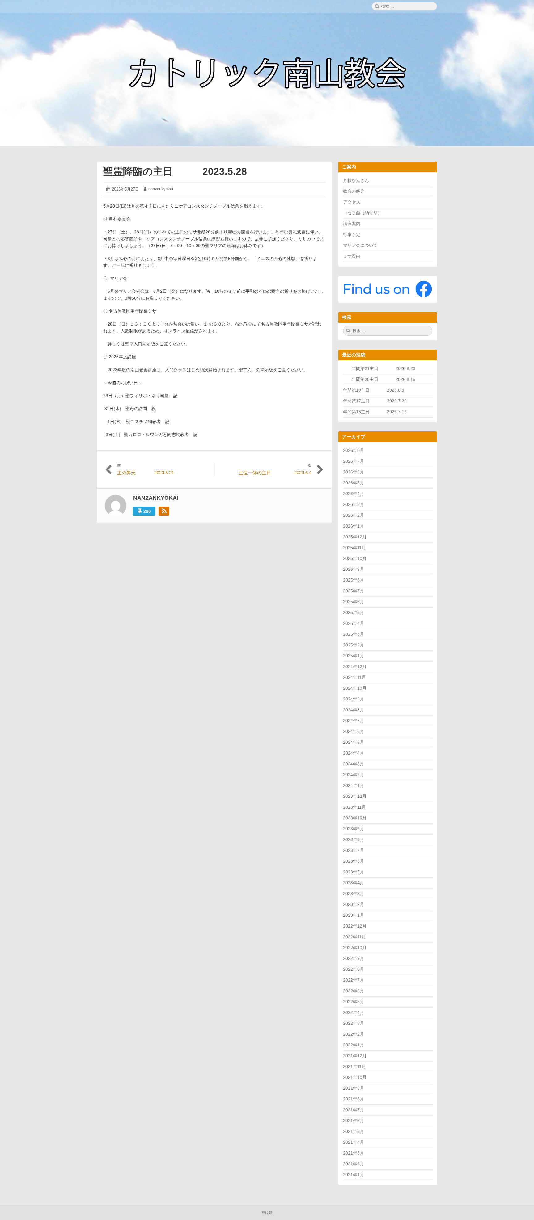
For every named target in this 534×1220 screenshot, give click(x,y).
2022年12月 (355, 925)
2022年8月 (353, 969)
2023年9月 (353, 828)
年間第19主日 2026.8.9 (376, 390)
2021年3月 (353, 1153)
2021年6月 (353, 1120)
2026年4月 (353, 493)
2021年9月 (353, 1088)
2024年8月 (353, 709)
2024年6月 (353, 731)
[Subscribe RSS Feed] (164, 511)
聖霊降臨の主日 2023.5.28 (175, 171)
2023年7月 (353, 850)
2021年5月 (353, 1131)
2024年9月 (353, 698)
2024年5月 (353, 742)
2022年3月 (353, 1023)
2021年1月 (353, 1174)
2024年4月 (353, 753)
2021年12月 (355, 1055)
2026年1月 (353, 526)
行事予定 (351, 234)
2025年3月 (353, 634)
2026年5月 (353, 482)
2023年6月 (353, 861)
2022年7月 (353, 980)
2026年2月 (353, 515)
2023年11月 (354, 807)
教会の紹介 (354, 191)
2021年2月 (353, 1163)
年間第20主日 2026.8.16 (383, 379)
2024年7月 (353, 720)
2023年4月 (353, 882)
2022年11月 (354, 936)
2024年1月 (353, 785)
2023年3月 (353, 893)
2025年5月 (353, 612)
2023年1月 (353, 915)
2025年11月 (354, 547)
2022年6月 (353, 990)
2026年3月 (353, 504)
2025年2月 (353, 644)
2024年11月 (354, 677)
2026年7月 (353, 461)
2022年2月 (353, 1034)
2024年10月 (355, 688)
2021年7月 (353, 1109)
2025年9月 (353, 569)
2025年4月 (353, 623)
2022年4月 (353, 1012)
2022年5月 (353, 1001)
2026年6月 (353, 471)
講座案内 (351, 223)
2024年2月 (353, 774)
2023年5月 (353, 871)
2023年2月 (353, 904)
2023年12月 (355, 796)
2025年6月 (353, 601)
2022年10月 (355, 947)
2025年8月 (353, 580)
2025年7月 (353, 590)
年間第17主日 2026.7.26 (377, 400)
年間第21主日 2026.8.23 (388, 368)
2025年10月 (355, 558)
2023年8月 (353, 839)
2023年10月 (355, 817)
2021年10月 (355, 1077)
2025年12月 (355, 536)
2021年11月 (354, 1066)
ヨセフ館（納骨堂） (362, 212)
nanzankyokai (160, 189)
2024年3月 (353, 763)
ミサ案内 (351, 256)
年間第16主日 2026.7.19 (377, 411)
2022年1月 (353, 1044)
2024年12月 (355, 666)
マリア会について (360, 245)
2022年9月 (353, 958)
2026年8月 (353, 450)
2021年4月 (353, 1142)
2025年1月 (353, 655)
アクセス (351, 202)
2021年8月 (353, 1098)
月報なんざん (356, 180)
